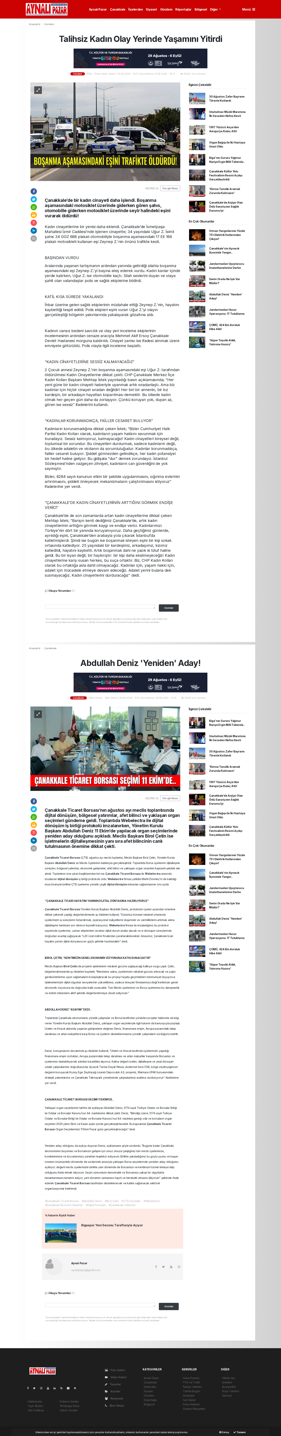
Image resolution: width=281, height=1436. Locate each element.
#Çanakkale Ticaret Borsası (62, 1201)
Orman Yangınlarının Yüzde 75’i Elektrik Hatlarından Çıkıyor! (227, 234)
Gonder (168, 607)
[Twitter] (36, 1388)
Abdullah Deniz (65, 863)
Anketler (227, 1382)
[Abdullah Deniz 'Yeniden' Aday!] (105, 748)
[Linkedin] (56, 1388)
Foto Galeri (117, 1370)
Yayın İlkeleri (35, 1405)
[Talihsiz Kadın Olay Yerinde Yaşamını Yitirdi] (105, 131)
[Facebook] (29, 1388)
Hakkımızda (35, 1401)
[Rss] (63, 1388)
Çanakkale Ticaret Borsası (63, 857)
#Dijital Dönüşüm (96, 1205)
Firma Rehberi (191, 1404)
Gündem (166, 9)
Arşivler (115, 1391)
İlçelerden (135, 9)
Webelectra (153, 873)
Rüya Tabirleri (230, 1391)
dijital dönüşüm (68, 879)
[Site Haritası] (70, 1388)
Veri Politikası (36, 1410)
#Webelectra (152, 1201)
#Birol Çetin (112, 1201)
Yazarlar (115, 1384)
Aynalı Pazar (98, 9)
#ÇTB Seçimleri (131, 1201)
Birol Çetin (70, 966)
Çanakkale (117, 9)
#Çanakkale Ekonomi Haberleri (64, 1205)
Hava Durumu (191, 1378)
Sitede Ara (228, 1378)
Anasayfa (35, 24)
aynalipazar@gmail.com (85, 1270)
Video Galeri (118, 1377)
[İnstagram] (42, 1388)
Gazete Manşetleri (194, 1408)
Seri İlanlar (189, 1400)
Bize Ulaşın (116, 1405)
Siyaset (151, 9)
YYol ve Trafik (191, 1382)
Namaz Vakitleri (192, 1386)
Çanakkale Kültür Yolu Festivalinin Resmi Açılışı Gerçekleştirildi (225, 175)
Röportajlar (183, 9)
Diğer (214, 9)
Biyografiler (229, 1386)
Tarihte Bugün (191, 1391)
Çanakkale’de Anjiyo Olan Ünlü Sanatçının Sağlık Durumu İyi (226, 206)
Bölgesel (201, 9)
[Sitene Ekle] (76, 1388)
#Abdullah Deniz (92, 1201)
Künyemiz (116, 1398)
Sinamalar (189, 1395)
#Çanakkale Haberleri (122, 1205)
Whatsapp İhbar (69, 1405)
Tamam (241, 1432)
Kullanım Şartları (69, 1401)
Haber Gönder (69, 1410)
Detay (225, 1432)
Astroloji (227, 1395)
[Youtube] (49, 1388)
